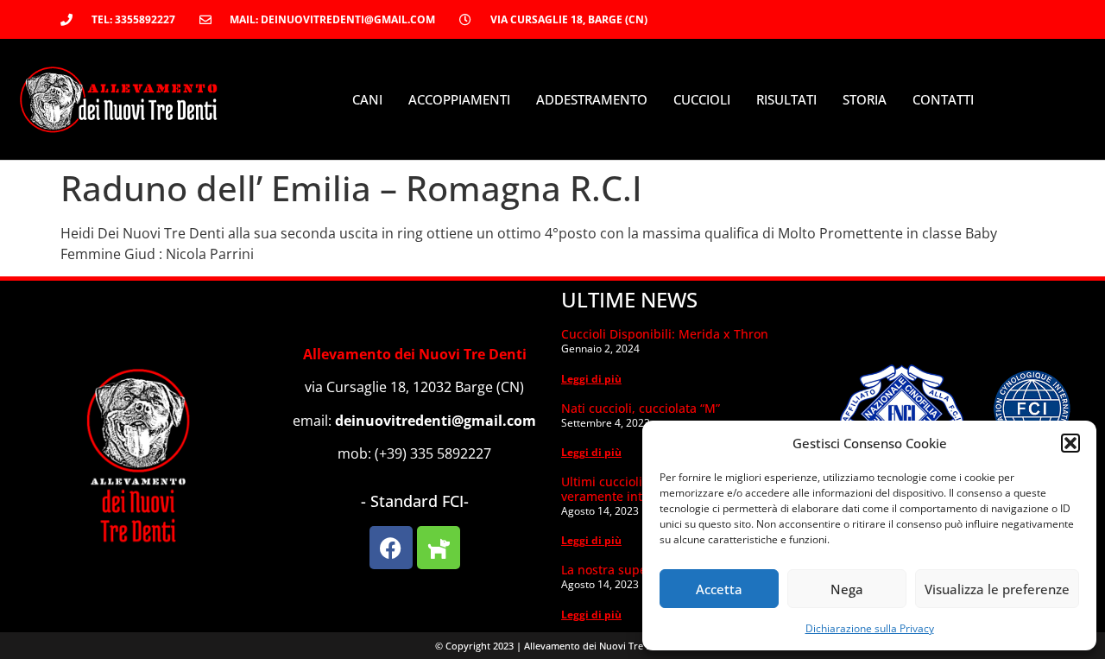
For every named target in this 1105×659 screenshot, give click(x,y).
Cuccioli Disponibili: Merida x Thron (664, 334)
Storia (865, 99)
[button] (1070, 443)
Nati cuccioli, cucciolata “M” (640, 408)
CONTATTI (943, 99)
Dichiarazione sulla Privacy (869, 628)
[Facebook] (391, 547)
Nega (846, 589)
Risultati (786, 99)
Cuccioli (701, 99)
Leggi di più (591, 378)
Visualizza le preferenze (997, 589)
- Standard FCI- (415, 501)
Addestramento (591, 99)
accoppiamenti (459, 99)
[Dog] (438, 547)
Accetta (719, 589)
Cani (367, 99)
